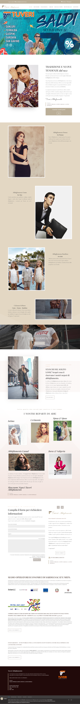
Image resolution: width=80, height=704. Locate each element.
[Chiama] (1, 698)
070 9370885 (12, 1)
